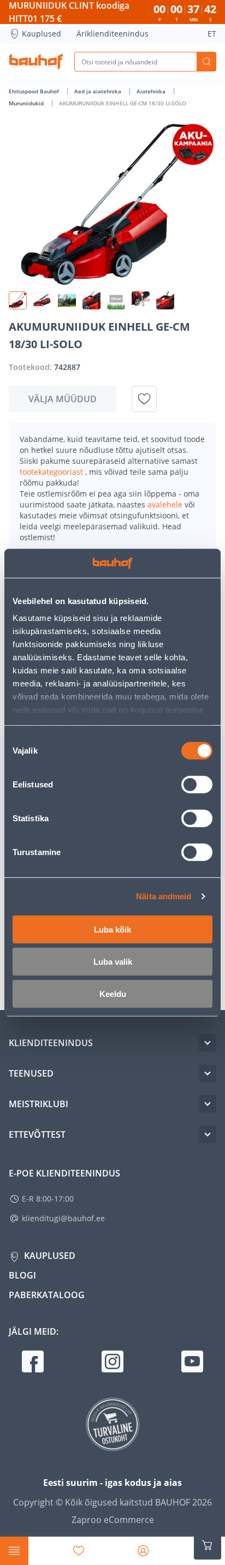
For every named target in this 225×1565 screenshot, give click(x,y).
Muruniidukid (27, 103)
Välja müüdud (62, 399)
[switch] (196, 784)
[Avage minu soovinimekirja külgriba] (78, 1551)
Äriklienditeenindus (112, 33)
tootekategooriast (52, 472)
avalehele (166, 504)
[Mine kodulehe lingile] (36, 61)
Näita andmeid (163, 896)
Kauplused (41, 33)
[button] (18, 300)
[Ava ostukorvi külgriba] (207, 1545)
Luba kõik (112, 929)
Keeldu (112, 993)
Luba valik (112, 961)
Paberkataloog (47, 1295)
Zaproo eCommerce (113, 1520)
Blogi (22, 1275)
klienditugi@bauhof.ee (63, 1218)
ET (212, 33)
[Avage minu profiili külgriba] (143, 1551)
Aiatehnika (152, 91)
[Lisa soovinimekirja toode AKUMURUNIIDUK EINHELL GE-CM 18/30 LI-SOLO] (144, 399)
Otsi (206, 61)
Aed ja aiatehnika (98, 91)
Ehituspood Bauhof (35, 91)
